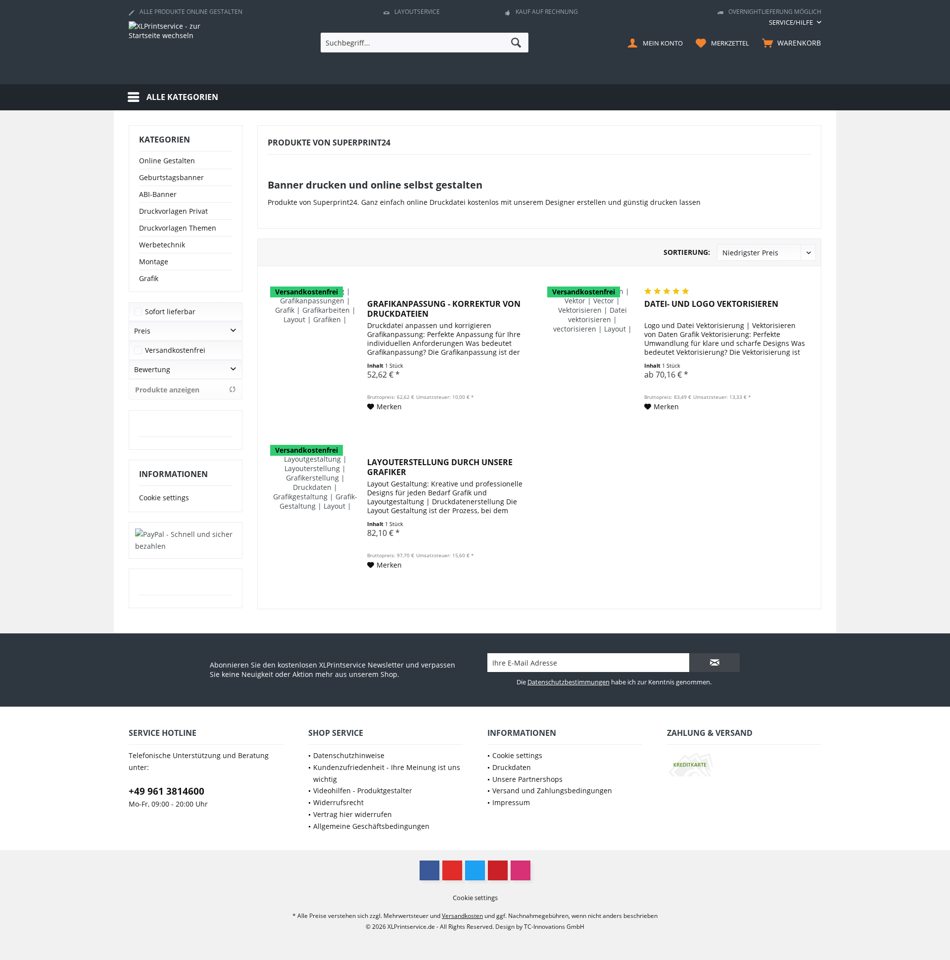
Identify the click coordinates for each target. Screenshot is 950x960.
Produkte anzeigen (167, 389)
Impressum (511, 802)
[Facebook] (429, 870)
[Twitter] (475, 870)
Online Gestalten (167, 160)
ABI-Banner (158, 194)
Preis (142, 331)
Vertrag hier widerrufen (352, 814)
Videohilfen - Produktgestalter (362, 790)
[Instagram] (520, 870)
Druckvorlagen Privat (173, 211)
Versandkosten (462, 916)
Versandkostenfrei (175, 350)
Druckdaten (511, 767)
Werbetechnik (162, 244)
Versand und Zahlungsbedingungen (552, 790)
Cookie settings (164, 497)
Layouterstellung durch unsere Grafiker (440, 467)
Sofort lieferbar (170, 311)
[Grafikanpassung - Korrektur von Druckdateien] (315, 350)
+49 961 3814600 (166, 791)
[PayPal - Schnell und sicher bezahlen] (185, 540)
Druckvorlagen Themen (177, 228)
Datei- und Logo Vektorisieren (711, 304)
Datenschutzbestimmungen (568, 681)
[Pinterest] (498, 870)
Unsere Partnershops (527, 779)
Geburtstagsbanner (171, 177)
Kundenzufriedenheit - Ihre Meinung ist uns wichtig (386, 773)
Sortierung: (687, 252)
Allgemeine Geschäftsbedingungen (371, 826)
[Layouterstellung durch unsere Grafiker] (315, 508)
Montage (153, 261)
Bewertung (152, 369)
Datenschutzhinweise (348, 755)
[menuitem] (791, 22)
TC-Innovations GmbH (554, 926)
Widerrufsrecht (338, 802)
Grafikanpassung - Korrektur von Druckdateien (444, 309)
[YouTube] (452, 870)
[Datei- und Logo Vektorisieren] (592, 350)
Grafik (148, 278)
